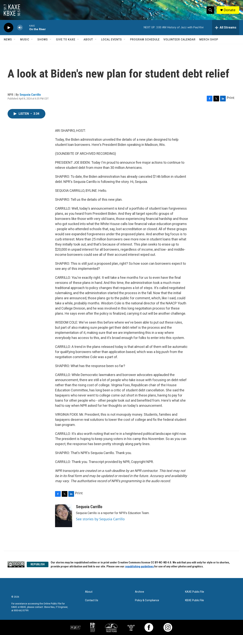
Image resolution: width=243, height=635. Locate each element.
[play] (9, 27)
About (88, 39)
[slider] (26, 27)
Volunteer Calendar (179, 39)
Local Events (111, 39)
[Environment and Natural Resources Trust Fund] (111, 627)
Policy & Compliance (147, 600)
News (8, 39)
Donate (229, 10)
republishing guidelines (139, 566)
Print (230, 97)
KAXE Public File (194, 591)
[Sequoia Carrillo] (63, 515)
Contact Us (91, 600)
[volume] (20, 27)
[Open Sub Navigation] (14, 39)
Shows (42, 39)
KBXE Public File (194, 600)
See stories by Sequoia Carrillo (100, 519)
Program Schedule (145, 39)
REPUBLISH (38, 564)
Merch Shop (208, 39)
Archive (139, 591)
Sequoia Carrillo (30, 94)
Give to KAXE (65, 39)
